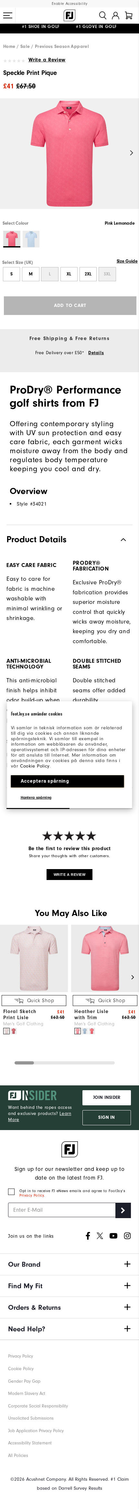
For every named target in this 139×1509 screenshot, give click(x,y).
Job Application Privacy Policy (36, 1430)
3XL (107, 274)
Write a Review (47, 59)
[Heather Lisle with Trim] (105, 990)
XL (69, 274)
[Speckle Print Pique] (69, 159)
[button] (8, 15)
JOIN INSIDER (106, 1097)
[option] (69, 159)
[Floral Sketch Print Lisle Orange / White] (6, 1031)
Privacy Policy (31, 1195)
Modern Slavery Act (26, 1393)
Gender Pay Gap (24, 1381)
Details (96, 352)
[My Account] (115, 15)
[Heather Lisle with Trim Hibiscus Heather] (92, 1031)
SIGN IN (106, 1117)
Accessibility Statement (30, 1443)
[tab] (128, 15)
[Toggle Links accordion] (69, 1264)
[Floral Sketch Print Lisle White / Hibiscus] (13, 1031)
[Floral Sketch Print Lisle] (34, 990)
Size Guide (127, 261)
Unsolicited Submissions (31, 1418)
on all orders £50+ (51, 28)
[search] (102, 15)
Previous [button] (7, 153)
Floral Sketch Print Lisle (19, 1014)
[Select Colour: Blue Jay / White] (31, 239)
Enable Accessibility (70, 4)
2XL (88, 274)
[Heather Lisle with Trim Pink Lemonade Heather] (77, 1031)
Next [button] (131, 153)
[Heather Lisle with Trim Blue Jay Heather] (84, 1031)
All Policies (18, 1455)
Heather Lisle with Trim (91, 1014)
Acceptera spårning (45, 781)
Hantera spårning (36, 797)
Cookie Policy (34, 766)
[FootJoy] (69, 15)
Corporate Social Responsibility (38, 1406)
